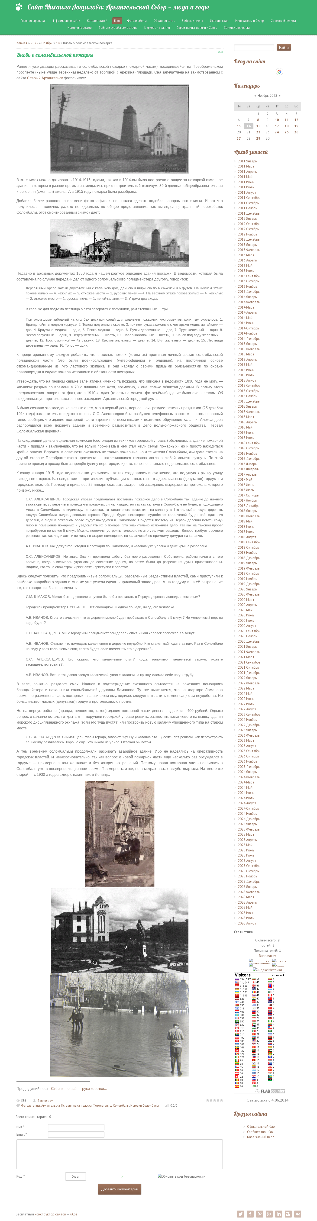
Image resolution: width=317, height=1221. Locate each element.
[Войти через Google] (279, 71)
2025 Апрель (247, 840)
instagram (288, 1214)
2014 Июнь (246, 323)
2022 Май (245, 693)
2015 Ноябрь (247, 396)
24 (277, 132)
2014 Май (245, 318)
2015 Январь (247, 343)
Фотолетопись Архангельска (40, 1106)
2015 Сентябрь (249, 385)
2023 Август (247, 746)
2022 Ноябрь (247, 719)
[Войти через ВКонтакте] (255, 71)
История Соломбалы (144, 1106)
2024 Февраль (249, 777)
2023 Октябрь (248, 756)
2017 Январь (247, 464)
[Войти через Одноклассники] (287, 71)
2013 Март (246, 255)
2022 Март (246, 688)
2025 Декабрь (249, 881)
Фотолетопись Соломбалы (111, 1106)
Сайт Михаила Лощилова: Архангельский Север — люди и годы (118, 7)
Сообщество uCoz (260, 1132)
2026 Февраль (249, 892)
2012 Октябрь (248, 229)
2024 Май (245, 787)
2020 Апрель (247, 604)
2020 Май (245, 610)
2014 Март (246, 307)
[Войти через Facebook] (263, 71)
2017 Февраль (248, 469)
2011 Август (247, 192)
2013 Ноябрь (247, 286)
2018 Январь (247, 511)
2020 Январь (247, 589)
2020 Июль (246, 620)
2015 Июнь (246, 370)
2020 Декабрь (249, 641)
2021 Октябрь (248, 667)
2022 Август (247, 709)
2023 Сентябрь (249, 751)
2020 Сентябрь (249, 631)
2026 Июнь (246, 913)
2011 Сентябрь (249, 197)
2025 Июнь (246, 850)
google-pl (269, 1214)
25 (287, 132)
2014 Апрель (247, 312)
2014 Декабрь (249, 338)
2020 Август (247, 625)
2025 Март (246, 834)
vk (297, 1214)
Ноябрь (47, 43)
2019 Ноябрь (247, 579)
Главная (21, 43)
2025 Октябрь (248, 871)
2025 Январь (247, 824)
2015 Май (245, 364)
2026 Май (245, 907)
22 (258, 132)
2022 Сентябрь (249, 714)
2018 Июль (246, 531)
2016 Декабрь (249, 458)
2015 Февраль (249, 349)
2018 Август (247, 537)
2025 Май (245, 845)
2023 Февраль (249, 735)
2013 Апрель (247, 260)
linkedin (278, 1214)
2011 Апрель (247, 171)
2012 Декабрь (249, 239)
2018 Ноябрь (247, 552)
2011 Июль (246, 187)
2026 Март (246, 897)
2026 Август (247, 923)
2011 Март (246, 166)
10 (277, 120)
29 (258, 138)
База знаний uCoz (260, 1137)
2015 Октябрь (248, 391)
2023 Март (246, 740)
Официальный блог (261, 1126)
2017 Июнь (246, 485)
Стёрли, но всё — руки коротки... (79, 1089)
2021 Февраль (249, 652)
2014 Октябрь (248, 328)
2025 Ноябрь (247, 876)
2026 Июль (246, 918)
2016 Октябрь (248, 448)
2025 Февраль (249, 829)
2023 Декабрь (249, 766)
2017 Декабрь (248, 505)
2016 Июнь (246, 432)
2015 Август (247, 380)
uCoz (73, 1214)
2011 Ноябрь (247, 208)
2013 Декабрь (249, 291)
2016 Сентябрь (249, 443)
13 (239, 126)
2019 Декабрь (249, 584)
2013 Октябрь (248, 281)
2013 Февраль (249, 250)
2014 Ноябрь (247, 333)
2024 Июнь (246, 792)
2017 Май (245, 479)
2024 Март (246, 782)
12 (296, 120)
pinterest (259, 1214)
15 (258, 126)
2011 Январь (247, 161)
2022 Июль (246, 704)
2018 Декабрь (249, 558)
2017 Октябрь (248, 495)
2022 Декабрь (249, 725)
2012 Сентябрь (249, 224)
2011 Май (245, 176)
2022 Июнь (246, 698)
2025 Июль (246, 855)
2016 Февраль (249, 411)
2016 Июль (246, 437)
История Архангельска (76, 1106)
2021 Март (246, 657)
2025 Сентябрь (249, 865)
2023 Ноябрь (247, 761)
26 (296, 132)
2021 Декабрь (249, 672)
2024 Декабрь (249, 819)
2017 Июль (246, 490)
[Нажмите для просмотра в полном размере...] (120, 833)
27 (239, 138)
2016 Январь (247, 406)
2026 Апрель (247, 902)
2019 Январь (247, 563)
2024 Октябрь (248, 808)
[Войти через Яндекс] (271, 71)
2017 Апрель (247, 474)
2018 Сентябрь (249, 542)
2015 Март (246, 354)
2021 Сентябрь (249, 662)
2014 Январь (247, 297)
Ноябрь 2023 (267, 95)
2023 (34, 43)
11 (287, 120)
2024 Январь (247, 772)
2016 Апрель (247, 422)
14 (58, 43)
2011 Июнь (246, 182)
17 (277, 126)
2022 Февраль (249, 683)
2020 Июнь (246, 615)
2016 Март (246, 417)
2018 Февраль (249, 516)
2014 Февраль (249, 302)
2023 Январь (247, 730)
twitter (240, 1214)
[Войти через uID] (247, 71)
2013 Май (245, 265)
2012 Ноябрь (247, 234)
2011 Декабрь (249, 213)
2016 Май (245, 427)
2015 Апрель (247, 359)
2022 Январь (247, 678)
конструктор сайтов (50, 1214)
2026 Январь (247, 886)
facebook (250, 1214)
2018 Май (245, 521)
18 (287, 126)
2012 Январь (247, 218)
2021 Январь (247, 646)
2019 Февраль (249, 568)
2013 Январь (247, 244)
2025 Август (247, 860)
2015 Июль (246, 375)
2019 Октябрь (248, 573)
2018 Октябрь (248, 547)
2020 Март (246, 599)
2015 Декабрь (249, 401)
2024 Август (247, 803)
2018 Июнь (246, 526)
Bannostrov (45, 1101)
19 (296, 126)
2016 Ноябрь (247, 453)
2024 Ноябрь (247, 813)
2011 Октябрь (248, 203)
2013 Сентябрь (249, 276)
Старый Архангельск (45, 78)
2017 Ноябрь (247, 500)
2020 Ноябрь (247, 636)
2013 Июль (246, 270)
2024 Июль (246, 798)
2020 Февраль (249, 594)
